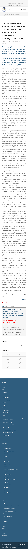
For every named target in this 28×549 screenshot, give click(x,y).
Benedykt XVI (6, 397)
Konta (3, 528)
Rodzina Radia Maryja (7, 516)
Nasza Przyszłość (11, 5)
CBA (8, 306)
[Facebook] (18, 544)
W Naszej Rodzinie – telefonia (9, 432)
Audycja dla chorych (8, 472)
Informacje (17, 14)
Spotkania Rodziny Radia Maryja (10, 479)
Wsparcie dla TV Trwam (9, 322)
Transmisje (6, 482)
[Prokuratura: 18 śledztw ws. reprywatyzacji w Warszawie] (8, 354)
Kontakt (3, 531)
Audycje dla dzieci (7, 474)
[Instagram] (23, 544)
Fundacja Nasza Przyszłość (8, 424)
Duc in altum (6, 461)
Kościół (3, 389)
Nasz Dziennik (20, 3)
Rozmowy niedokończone (9, 451)
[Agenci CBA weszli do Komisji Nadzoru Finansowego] (20, 367)
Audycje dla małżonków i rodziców (11, 469)
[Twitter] (20, 544)
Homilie (5, 466)
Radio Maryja (6, 410)
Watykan (5, 392)
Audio (4, 446)
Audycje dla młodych (8, 477)
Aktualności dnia (7, 448)
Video (4, 503)
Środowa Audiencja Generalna (10, 511)
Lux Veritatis (8, 3)
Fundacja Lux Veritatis (7, 422)
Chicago (5, 519)
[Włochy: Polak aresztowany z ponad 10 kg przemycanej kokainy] (20, 359)
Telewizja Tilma (6, 435)
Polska (5, 15)
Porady (5, 456)
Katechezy (6, 453)
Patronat (4, 533)
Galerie (4, 513)
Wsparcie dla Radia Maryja (9, 320)
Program (4, 526)
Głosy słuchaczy (7, 487)
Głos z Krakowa (7, 464)
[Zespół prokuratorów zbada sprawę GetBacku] (8, 363)
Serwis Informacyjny (8, 492)
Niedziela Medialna (8, 485)
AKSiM (4, 415)
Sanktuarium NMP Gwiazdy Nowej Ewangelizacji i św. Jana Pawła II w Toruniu (14, 418)
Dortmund (6, 521)
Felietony (6, 459)
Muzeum (14, 3)
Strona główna (11, 14)
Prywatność (4, 535)
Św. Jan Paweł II (6, 400)
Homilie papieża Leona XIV (9, 508)
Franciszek (5, 394)
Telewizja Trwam (6, 412)
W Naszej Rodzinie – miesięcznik (9, 430)
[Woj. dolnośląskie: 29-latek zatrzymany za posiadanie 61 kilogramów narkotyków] (20, 354)
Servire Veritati (18, 5)
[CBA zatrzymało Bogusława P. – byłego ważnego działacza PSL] (20, 363)
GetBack (12, 306)
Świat (4, 387)
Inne (4, 490)
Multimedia (4, 443)
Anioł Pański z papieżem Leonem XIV (11, 506)
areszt (6, 306)
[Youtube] (25, 544)
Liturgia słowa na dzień (7, 524)
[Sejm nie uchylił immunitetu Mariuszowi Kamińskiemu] (8, 359)
